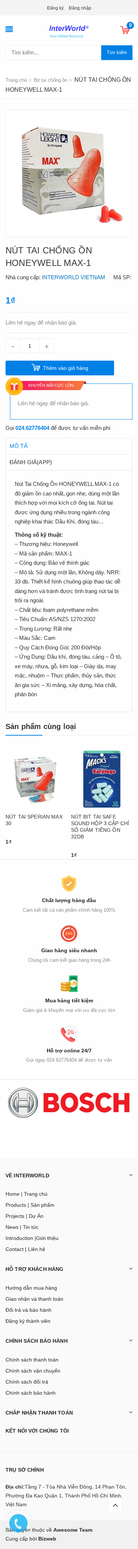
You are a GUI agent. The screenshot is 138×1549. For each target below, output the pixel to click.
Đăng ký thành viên (28, 1321)
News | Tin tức (22, 1227)
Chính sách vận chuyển (33, 1371)
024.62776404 (32, 428)
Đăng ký (55, 8)
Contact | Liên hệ (25, 1249)
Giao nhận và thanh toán (34, 1299)
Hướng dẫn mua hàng (31, 1288)
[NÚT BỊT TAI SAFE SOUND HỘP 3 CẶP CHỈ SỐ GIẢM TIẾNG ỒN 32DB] (102, 779)
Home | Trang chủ (26, 1194)
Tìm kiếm (117, 52)
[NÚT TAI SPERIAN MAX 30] (36, 779)
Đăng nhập (80, 8)
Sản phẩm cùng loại (41, 726)
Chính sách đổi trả (27, 1382)
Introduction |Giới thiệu (32, 1238)
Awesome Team (72, 1530)
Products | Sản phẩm (30, 1205)
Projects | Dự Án (24, 1216)
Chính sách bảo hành (31, 1393)
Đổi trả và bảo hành (29, 1310)
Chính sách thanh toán (32, 1360)
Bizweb (47, 1539)
